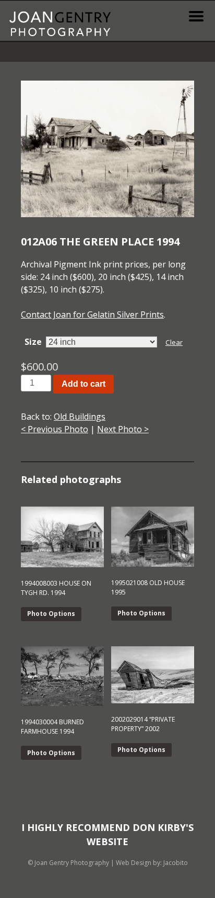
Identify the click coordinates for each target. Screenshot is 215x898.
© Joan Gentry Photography (68, 862)
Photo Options (51, 613)
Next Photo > (123, 429)
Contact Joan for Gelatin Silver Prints (92, 314)
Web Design (133, 862)
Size (33, 341)
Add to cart (83, 383)
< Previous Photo (54, 429)
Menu (196, 16)
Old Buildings (79, 416)
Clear (174, 342)
